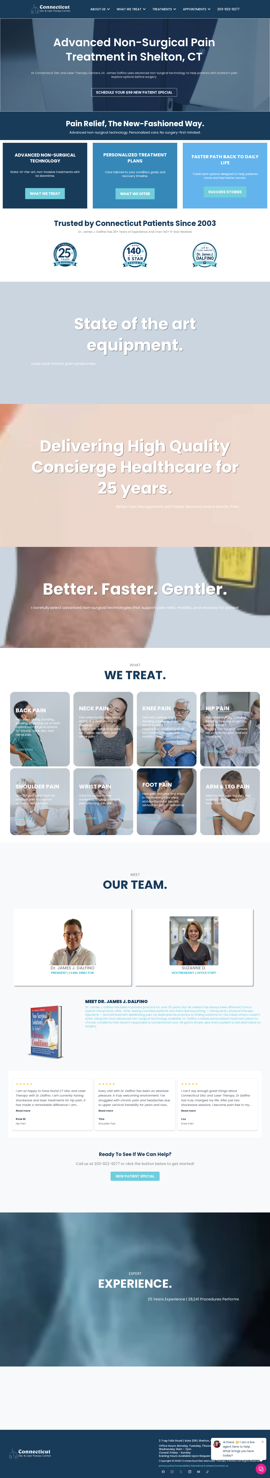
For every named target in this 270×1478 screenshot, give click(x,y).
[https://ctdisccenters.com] (50, 9)
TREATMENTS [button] (162, 9)
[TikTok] (207, 1471)
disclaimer (198, 1465)
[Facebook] (163, 1471)
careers (210, 1465)
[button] (108, 9)
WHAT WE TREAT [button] (129, 9)
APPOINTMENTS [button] (195, 9)
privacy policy (166, 1465)
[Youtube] (198, 1471)
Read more (23, 1111)
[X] (181, 1471)
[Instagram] (172, 1471)
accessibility (183, 1465)
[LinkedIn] (189, 1471)
